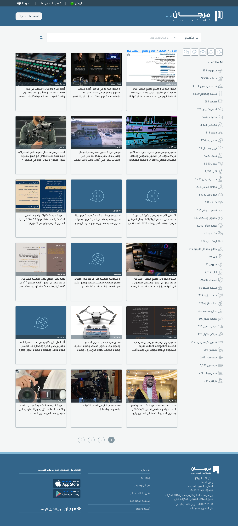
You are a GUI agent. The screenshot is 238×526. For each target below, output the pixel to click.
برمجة (211, 132)
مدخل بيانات (208, 373)
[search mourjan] (41, 37)
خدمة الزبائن (207, 225)
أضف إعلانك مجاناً (29, 16)
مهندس (208, 125)
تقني (211, 171)
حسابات (209, 78)
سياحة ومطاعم (205, 94)
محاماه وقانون (206, 187)
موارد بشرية (208, 194)
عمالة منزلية (208, 303)
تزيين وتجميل (207, 148)
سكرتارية (210, 70)
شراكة (211, 202)
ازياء (213, 256)
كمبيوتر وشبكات (205, 218)
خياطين (210, 349)
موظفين (208, 365)
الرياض (78, 3)
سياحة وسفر (208, 287)
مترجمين (210, 233)
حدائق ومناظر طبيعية (203, 249)
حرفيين (209, 381)
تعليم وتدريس (207, 109)
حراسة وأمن (207, 295)
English (26, 3)
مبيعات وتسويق (204, 86)
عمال (210, 163)
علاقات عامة (208, 280)
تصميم (211, 101)
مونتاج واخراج (207, 334)
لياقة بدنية (209, 241)
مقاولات (208, 357)
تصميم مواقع (207, 210)
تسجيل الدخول (53, 3)
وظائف (163, 50)
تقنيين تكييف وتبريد (204, 342)
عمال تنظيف (207, 311)
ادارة (211, 272)
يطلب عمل (132, 50)
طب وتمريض (206, 179)
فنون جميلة (208, 140)
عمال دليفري (207, 326)
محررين (211, 264)
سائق (210, 156)
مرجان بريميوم (142, 485)
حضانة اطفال (208, 318)
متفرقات (209, 117)
